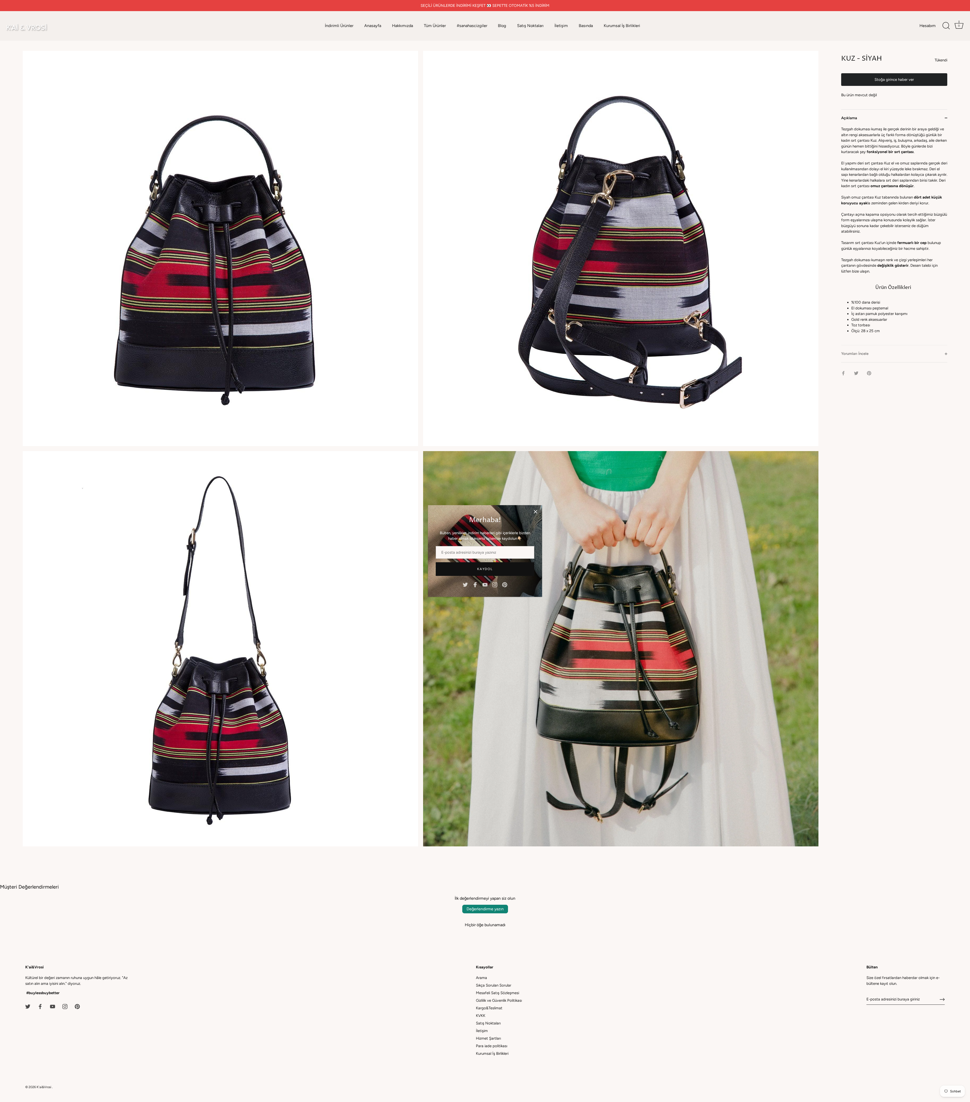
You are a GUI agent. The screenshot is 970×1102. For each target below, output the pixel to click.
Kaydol (485, 569)
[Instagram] (494, 584)
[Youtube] (485, 584)
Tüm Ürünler (435, 25)
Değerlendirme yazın (485, 909)
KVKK (480, 1015)
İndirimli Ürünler (339, 25)
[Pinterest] (504, 584)
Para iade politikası (491, 1046)
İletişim (561, 25)
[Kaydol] (942, 999)
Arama (481, 977)
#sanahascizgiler (472, 25)
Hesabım (927, 25)
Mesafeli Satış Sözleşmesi (497, 993)
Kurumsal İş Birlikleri (622, 25)
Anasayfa (372, 25)
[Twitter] (465, 584)
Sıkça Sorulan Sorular (493, 985)
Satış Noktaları (530, 25)
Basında (586, 25)
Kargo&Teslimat (489, 1008)
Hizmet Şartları (488, 1038)
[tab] (894, 235)
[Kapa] (535, 511)
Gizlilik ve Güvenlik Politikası (499, 1000)
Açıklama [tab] (849, 118)
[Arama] (946, 25)
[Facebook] (475, 584)
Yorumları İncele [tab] (854, 353)
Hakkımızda (402, 25)
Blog (502, 25)
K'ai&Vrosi (44, 1087)
